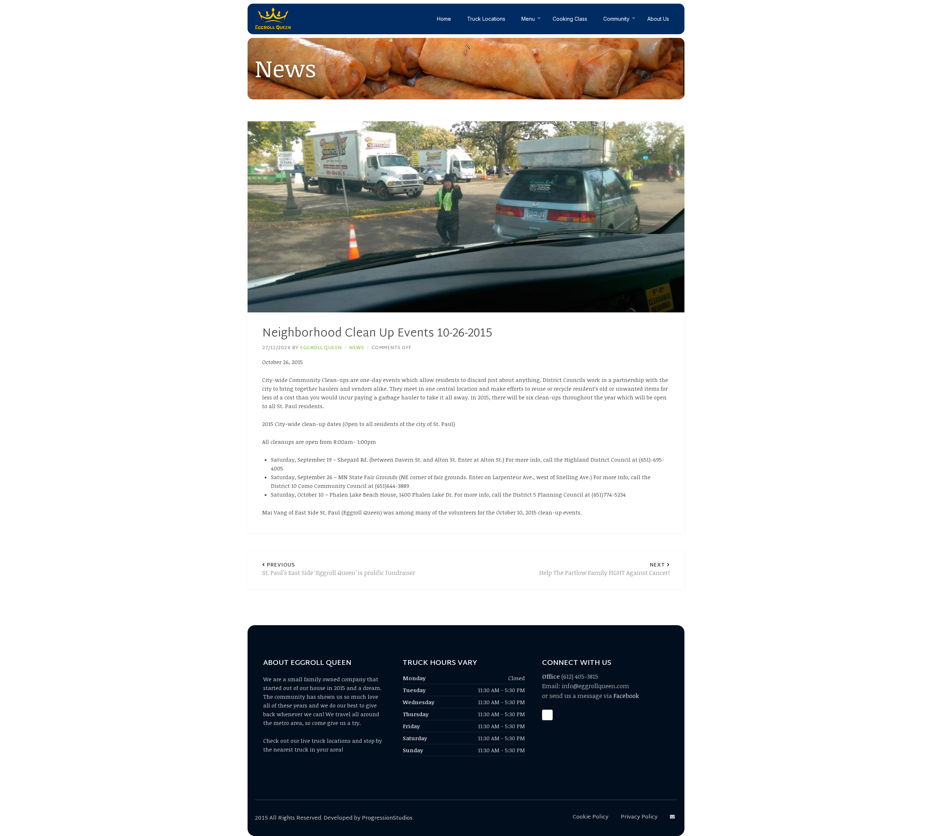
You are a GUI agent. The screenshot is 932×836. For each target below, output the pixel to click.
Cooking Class (570, 19)
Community (616, 19)
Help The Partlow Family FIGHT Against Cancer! (604, 569)
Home (444, 19)
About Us (658, 19)
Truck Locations (486, 19)
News (356, 348)
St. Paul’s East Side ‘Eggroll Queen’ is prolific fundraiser (338, 569)
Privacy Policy (639, 817)
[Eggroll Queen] (273, 18)
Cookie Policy (590, 817)
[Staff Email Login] (673, 817)
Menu (528, 19)
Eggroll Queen (321, 348)
